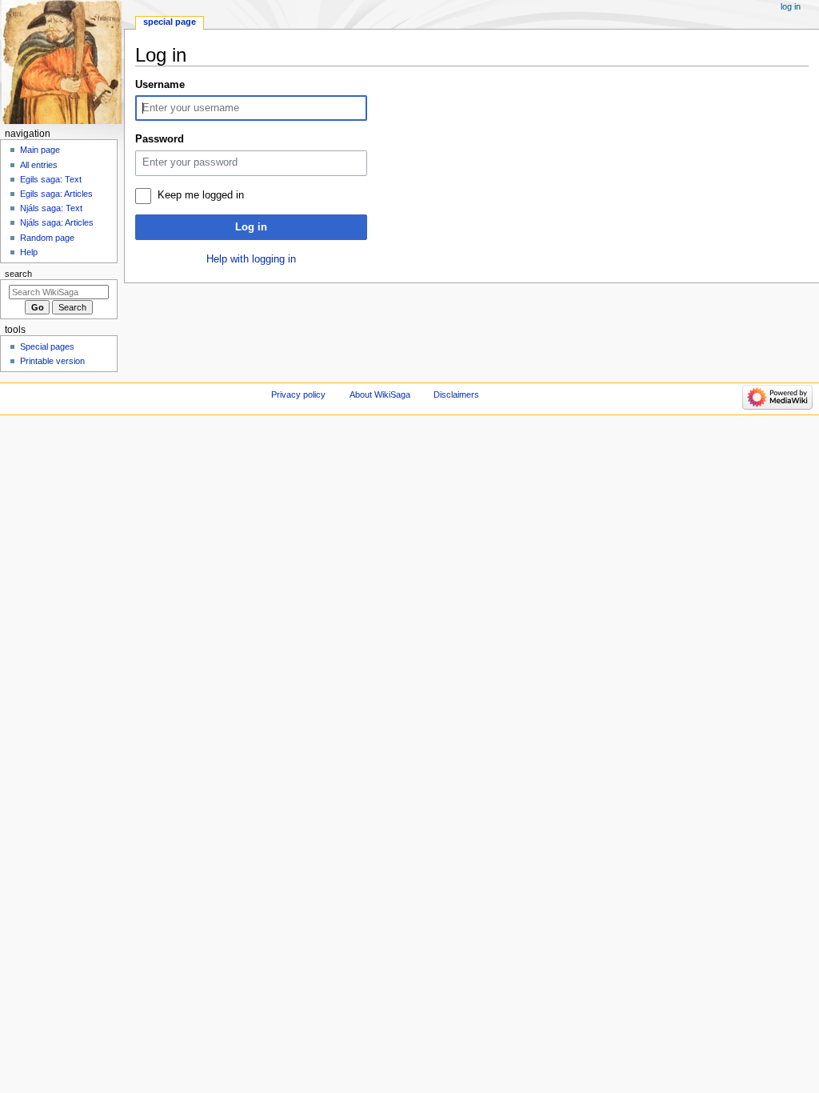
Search (18, 273)
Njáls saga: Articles (57, 222)
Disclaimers (456, 394)
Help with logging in (251, 259)
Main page (40, 149)
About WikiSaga (380, 394)
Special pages (47, 346)
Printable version (52, 361)
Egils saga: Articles (56, 193)
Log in (251, 227)
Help (29, 252)
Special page (169, 21)
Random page (47, 237)
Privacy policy (298, 394)
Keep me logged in (201, 195)
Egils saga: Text (51, 179)
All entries (39, 165)
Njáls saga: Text (51, 208)
